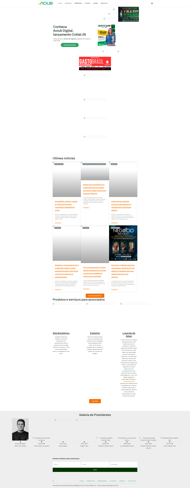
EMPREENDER (78, 3)
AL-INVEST (87, 3)
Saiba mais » (58, 222)
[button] (152, 3)
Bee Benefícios (61, 333)
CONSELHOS (68, 3)
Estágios (95, 333)
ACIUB (60, 3)
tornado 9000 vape (129, 381)
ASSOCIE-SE (104, 3)
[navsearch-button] (147, 3)
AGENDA (95, 3)
